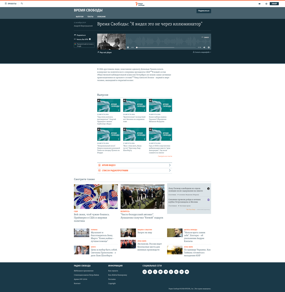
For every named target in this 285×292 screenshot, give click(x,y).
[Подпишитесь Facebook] (150, 272)
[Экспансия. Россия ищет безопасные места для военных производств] (128, 244)
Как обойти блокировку (117, 275)
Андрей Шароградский (83, 26)
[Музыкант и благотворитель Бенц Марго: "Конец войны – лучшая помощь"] (81, 232)
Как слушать (113, 271)
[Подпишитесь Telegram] (166, 272)
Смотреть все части (165, 156)
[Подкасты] (181, 272)
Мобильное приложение (84, 271)
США (76, 212)
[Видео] (259, 3)
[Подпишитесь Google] (144, 272)
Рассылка (112, 279)
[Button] (80, 36)
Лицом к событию (144, 230)
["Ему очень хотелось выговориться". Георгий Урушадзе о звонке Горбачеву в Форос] (108, 105)
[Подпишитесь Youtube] (160, 272)
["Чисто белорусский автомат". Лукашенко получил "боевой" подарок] (143, 196)
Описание (101, 17)
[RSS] (176, 272)
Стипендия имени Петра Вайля (86, 275)
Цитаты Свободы (190, 230)
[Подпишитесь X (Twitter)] (155, 272)
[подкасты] (266, 3)
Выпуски (79, 17)
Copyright (112, 284)
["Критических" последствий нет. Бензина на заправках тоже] (134, 105)
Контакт (77, 284)
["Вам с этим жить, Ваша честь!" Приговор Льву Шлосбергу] (134, 134)
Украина (94, 230)
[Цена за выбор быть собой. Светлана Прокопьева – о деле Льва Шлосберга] (81, 250)
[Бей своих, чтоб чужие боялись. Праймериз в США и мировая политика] (96, 196)
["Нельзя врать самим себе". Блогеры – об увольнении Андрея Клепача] (174, 232)
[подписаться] (187, 272)
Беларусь (125, 212)
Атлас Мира (141, 241)
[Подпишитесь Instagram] (171, 272)
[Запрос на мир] (128, 232)
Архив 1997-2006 (80, 279)
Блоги (93, 247)
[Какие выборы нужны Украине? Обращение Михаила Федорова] (160, 105)
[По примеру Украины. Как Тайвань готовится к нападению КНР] (174, 250)
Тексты (90, 17)
